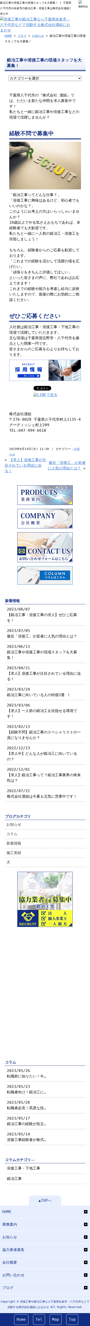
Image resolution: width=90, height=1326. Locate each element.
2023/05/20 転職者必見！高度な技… (26, 1105)
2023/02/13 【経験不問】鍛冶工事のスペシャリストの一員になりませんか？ (44, 732)
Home (21, 1319)
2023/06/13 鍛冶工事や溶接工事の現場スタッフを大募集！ (42, 652)
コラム (12, 834)
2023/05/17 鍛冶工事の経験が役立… (26, 1121)
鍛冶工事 (14, 1178)
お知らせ (38, 36)
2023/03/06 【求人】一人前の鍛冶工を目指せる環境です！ (42, 710)
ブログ (22, 36)
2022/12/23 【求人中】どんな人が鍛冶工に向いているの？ (42, 753)
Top (72, 1319)
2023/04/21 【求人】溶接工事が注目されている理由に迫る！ (44, 673)
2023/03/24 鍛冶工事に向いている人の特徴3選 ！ (39, 692)
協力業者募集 (13, 1250)
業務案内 (9, 1224)
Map (55, 1319)
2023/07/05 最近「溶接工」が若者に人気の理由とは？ (42, 633)
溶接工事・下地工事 (23, 1168)
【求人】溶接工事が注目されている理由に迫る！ (25, 465)
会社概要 (9, 1262)
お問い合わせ (13, 1275)
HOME (8, 36)
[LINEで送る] (45, 395)
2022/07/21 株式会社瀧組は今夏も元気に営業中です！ (42, 794)
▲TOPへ (45, 1200)
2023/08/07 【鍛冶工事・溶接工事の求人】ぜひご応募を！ (42, 614)
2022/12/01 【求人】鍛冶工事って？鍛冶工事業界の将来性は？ (44, 775)
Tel (39, 1319)
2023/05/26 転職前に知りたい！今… (26, 1073)
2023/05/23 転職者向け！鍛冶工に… (26, 1089)
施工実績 (13, 853)
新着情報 (13, 843)
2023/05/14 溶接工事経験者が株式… (26, 1137)
